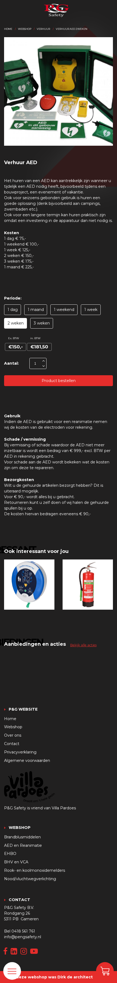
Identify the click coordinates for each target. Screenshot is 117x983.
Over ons (12, 735)
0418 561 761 (23, 931)
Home (8, 28)
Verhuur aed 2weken (71, 28)
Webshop (24, 28)
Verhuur (43, 28)
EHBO (10, 853)
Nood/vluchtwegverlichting (30, 878)
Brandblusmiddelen (22, 837)
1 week (90, 309)
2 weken (16, 323)
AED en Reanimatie (23, 845)
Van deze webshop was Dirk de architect (50, 977)
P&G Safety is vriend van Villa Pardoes (40, 808)
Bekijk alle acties (83, 645)
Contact (11, 743)
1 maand (36, 309)
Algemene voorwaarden (27, 760)
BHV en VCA (16, 862)
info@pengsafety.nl (22, 936)
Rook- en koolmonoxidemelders (34, 870)
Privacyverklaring (20, 752)
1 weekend (64, 309)
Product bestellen (59, 380)
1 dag (13, 309)
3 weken (42, 323)
